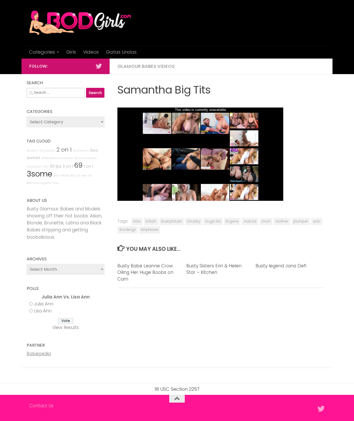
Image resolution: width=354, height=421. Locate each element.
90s (46, 167)
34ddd (64, 175)
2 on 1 (64, 150)
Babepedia (39, 354)
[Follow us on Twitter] (99, 66)
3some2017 (34, 167)
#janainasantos (85, 158)
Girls (71, 52)
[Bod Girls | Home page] (80, 22)
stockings (127, 229)
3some (39, 173)
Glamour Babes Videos (146, 66)
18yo (73, 175)
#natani (32, 151)
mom (266, 221)
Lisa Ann (43, 311)
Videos (91, 52)
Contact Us (41, 406)
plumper (300, 221)
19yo (56, 183)
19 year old (84, 175)
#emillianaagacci (39, 183)
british (151, 221)
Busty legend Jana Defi (281, 266)
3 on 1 (68, 166)
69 (78, 165)
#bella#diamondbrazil (57, 158)
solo (316, 221)
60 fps (55, 166)
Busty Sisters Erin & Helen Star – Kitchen (214, 269)
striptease (149, 229)
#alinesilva (81, 151)
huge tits (213, 221)
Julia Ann (43, 304)
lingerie (232, 221)
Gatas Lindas (121, 52)
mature (250, 221)
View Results (65, 327)
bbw (137, 221)
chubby (193, 221)
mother (281, 221)
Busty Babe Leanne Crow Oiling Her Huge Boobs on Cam (145, 272)
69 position (47, 151)
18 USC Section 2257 (177, 389)
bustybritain (171, 221)
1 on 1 (88, 166)
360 (56, 175)
